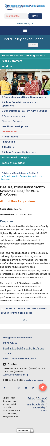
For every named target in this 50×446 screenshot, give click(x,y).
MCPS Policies (10, 343)
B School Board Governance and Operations (20, 104)
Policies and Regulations (14, 173)
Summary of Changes (15, 158)
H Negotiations (10, 137)
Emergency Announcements (17, 338)
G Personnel (10, 132)
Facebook (4, 387)
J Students (8, 147)
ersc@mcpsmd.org (33, 380)
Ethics (44, 411)
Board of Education (14, 163)
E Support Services (12, 121)
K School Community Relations (19, 152)
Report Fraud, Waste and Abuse (19, 359)
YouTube (25, 387)
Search (35, 16)
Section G (33, 173)
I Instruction (8, 142)
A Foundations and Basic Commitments (24, 97)
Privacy (31, 398)
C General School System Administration (25, 111)
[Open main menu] (25, 30)
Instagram (18, 387)
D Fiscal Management (14, 116)
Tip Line (7, 354)
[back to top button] (43, 387)
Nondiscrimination (36, 404)
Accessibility (39, 407)
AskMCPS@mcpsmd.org (15, 375)
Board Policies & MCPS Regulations (23, 56)
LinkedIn (33, 387)
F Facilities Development (15, 127)
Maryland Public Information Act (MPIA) (23, 348)
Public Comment (12, 61)
